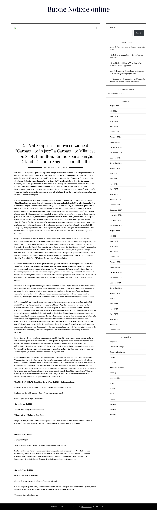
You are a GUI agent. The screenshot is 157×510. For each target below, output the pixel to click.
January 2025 (115, 205)
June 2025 (114, 179)
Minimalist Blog (86, 507)
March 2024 (114, 257)
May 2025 (114, 184)
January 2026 (115, 142)
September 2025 (116, 163)
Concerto (113, 362)
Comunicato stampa (117, 352)
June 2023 (114, 304)
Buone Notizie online (78, 8)
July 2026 (113, 111)
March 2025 (114, 194)
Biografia (113, 341)
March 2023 (114, 319)
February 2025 (115, 199)
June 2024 (114, 241)
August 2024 (115, 231)
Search (111, 27)
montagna (113, 373)
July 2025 (113, 173)
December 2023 (116, 272)
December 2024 (116, 210)
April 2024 (114, 252)
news (112, 394)
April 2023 (114, 314)
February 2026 (115, 137)
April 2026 (114, 127)
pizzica (112, 399)
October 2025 (115, 158)
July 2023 (113, 298)
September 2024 (116, 225)
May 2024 (114, 246)
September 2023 (116, 288)
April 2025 (114, 189)
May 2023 (114, 309)
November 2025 (116, 153)
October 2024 (115, 220)
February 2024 (115, 262)
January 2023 (115, 330)
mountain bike (115, 378)
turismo (113, 404)
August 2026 (115, 106)
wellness (113, 414)
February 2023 (115, 324)
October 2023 (115, 283)
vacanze (113, 409)
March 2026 (114, 132)
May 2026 (114, 121)
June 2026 (114, 116)
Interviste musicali (117, 368)
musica (112, 388)
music (112, 383)
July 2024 (113, 236)
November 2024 (116, 215)
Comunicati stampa (30, 495)
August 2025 (115, 168)
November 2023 (116, 278)
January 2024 (115, 267)
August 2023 (115, 293)
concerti (113, 357)
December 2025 (116, 147)
